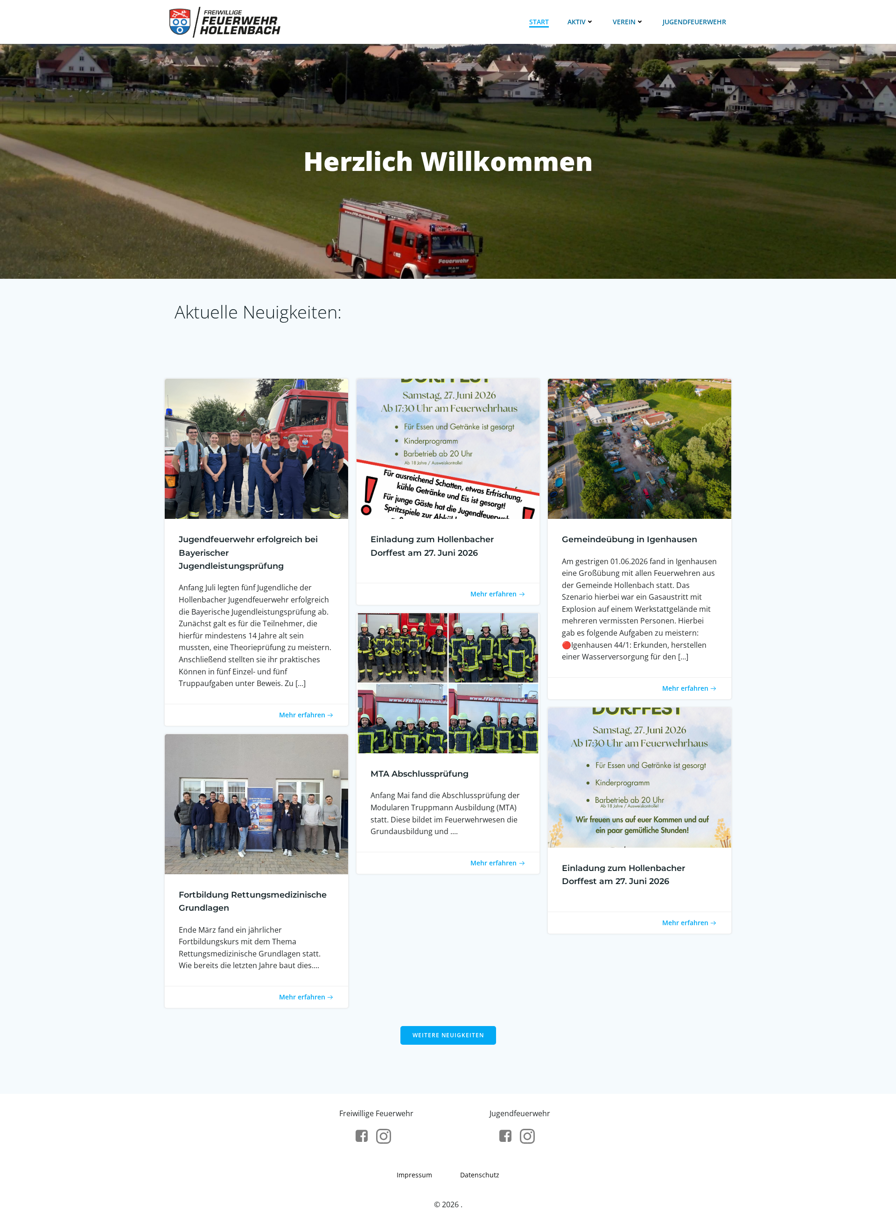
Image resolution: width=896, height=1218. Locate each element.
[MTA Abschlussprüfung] (448, 682)
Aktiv (576, 21)
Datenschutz (479, 1174)
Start (539, 21)
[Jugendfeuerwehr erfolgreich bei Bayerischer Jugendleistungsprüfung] (256, 448)
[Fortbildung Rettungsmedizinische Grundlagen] (256, 803)
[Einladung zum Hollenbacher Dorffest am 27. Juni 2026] (448, 448)
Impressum (414, 1174)
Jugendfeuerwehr (694, 21)
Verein (624, 21)
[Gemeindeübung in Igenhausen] (639, 448)
